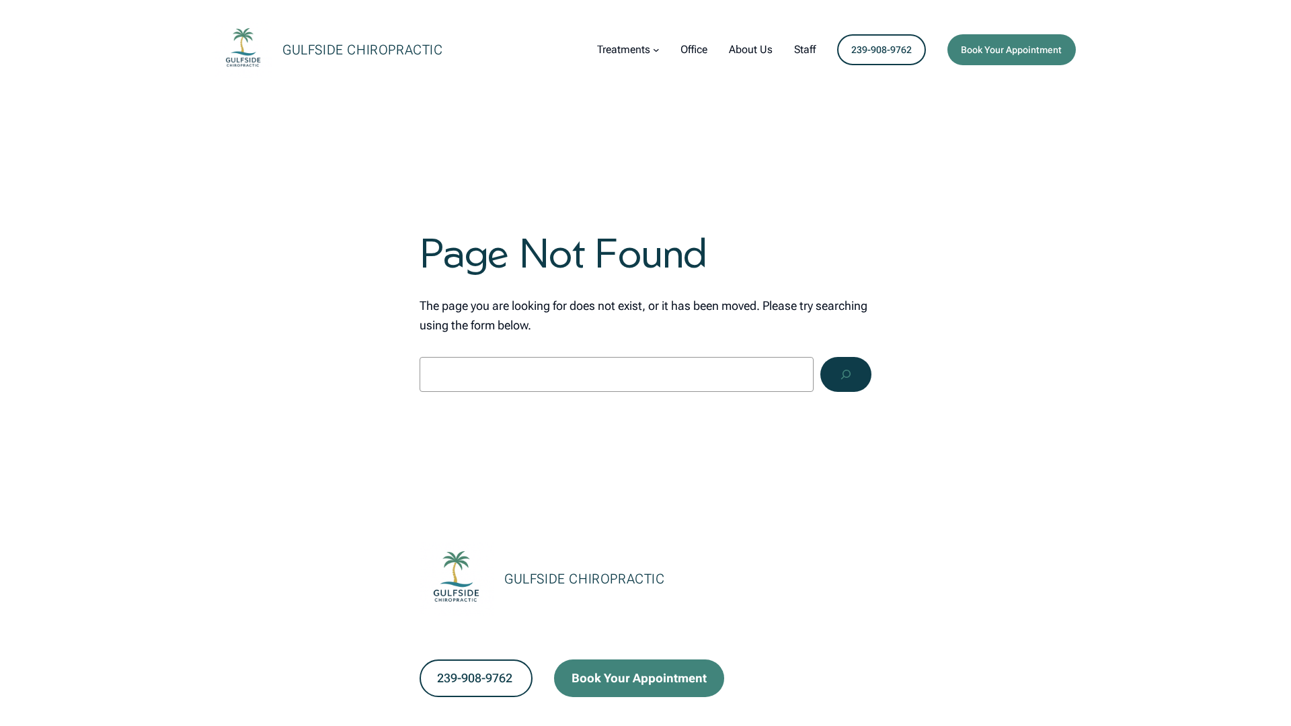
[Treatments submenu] (656, 49)
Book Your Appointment (1011, 49)
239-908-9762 (881, 49)
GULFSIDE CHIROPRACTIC (362, 50)
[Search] (845, 374)
